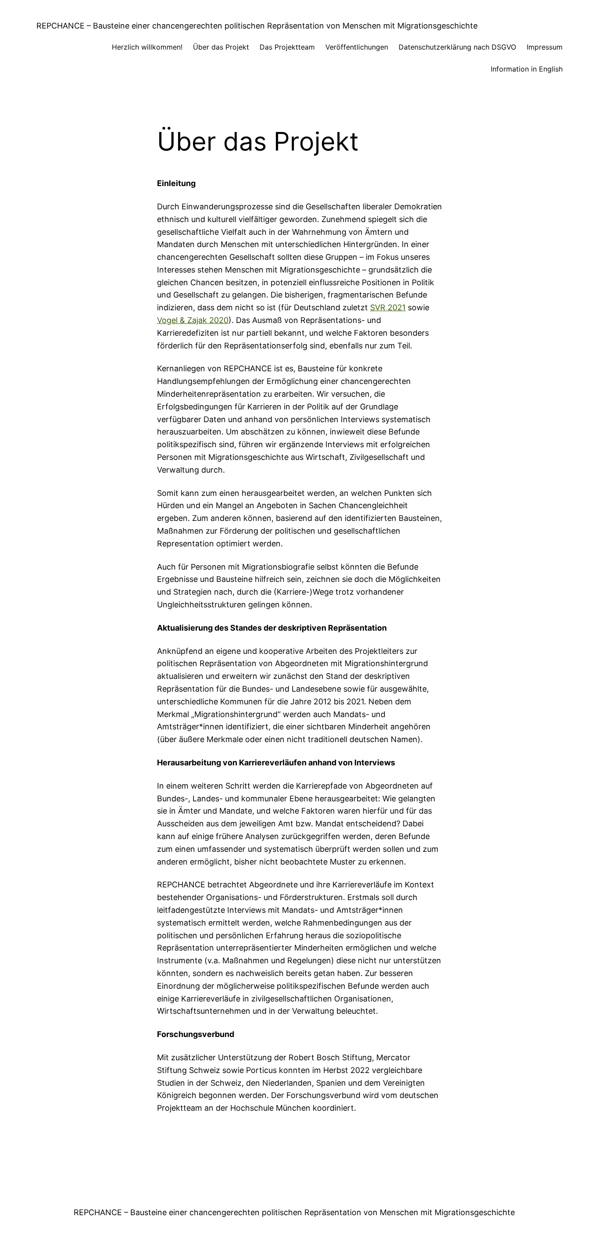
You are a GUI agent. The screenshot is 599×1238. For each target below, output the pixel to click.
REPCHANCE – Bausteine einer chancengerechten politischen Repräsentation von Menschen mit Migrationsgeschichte (257, 25)
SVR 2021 (388, 307)
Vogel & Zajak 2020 (192, 320)
